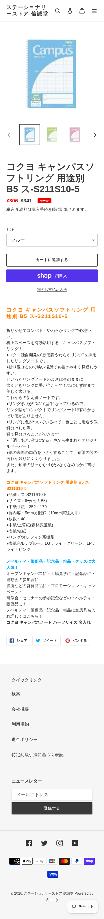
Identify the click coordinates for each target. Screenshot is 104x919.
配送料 (22, 209)
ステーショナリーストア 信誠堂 (27, 10)
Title (10, 229)
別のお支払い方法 (52, 289)
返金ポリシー (25, 739)
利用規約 (20, 724)
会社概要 (20, 708)
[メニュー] (94, 10)
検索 (16, 693)
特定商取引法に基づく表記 (38, 754)
